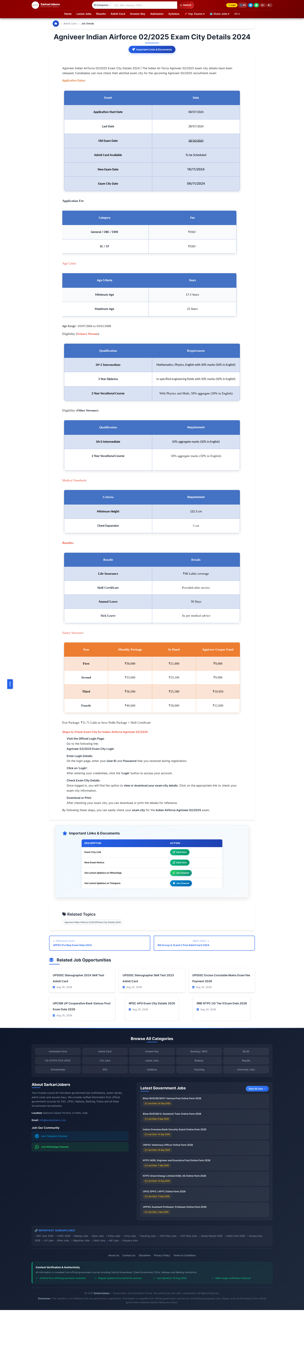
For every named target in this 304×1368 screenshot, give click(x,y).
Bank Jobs (98, 1235)
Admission (156, 13)
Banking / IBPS (199, 1051)
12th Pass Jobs (188, 1235)
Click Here (181, 852)
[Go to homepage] (56, 23)
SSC (105, 1069)
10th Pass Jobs (168, 1235)
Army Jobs (130, 1235)
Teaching (199, 1069)
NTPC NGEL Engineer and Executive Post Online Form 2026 (176, 1160)
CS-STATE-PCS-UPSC (58, 1060)
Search (187, 5)
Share (10, 684)
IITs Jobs (105, 1060)
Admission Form (58, 1051)
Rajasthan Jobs (81, 1240)
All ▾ (237, 13)
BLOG (246, 1051)
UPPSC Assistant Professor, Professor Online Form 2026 (175, 1206)
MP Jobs (114, 1240)
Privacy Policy (162, 1255)
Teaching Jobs (148, 1235)
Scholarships (58, 1069)
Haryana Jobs (130, 1240)
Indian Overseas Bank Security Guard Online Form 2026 (174, 1129)
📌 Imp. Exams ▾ (194, 13)
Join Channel (182, 873)
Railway (199, 1060)
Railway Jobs (81, 1235)
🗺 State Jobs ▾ (219, 13)
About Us (113, 1255)
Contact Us (128, 1255)
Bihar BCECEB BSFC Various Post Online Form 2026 (172, 1098)
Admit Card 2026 (235, 1235)
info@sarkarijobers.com (52, 1120)
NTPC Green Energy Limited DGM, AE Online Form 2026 (174, 1175)
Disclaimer (145, 1255)
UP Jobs (48, 1240)
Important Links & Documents (154, 49)
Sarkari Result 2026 (211, 1235)
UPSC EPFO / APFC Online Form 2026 (164, 1191)
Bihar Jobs (63, 1240)
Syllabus (173, 13)
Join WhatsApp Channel (54, 1146)
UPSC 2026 (64, 1235)
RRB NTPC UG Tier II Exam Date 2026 (222, 1003)
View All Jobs (256, 1088)
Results (101, 13)
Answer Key (137, 13)
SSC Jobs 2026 (45, 1235)
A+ (262, 5)
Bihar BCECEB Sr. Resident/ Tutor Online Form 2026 (172, 1113)
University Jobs (246, 1069)
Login (233, 5)
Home (68, 13)
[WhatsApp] (256, 5)
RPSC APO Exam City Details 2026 (152, 1003)
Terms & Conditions (184, 1255)
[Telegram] (250, 5)
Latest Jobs (84, 13)
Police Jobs (114, 1235)
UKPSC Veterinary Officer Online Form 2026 (168, 1144)
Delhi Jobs (99, 1240)
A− (269, 5)
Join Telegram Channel (54, 1136)
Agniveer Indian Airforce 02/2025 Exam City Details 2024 (93, 922)
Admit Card (118, 13)
